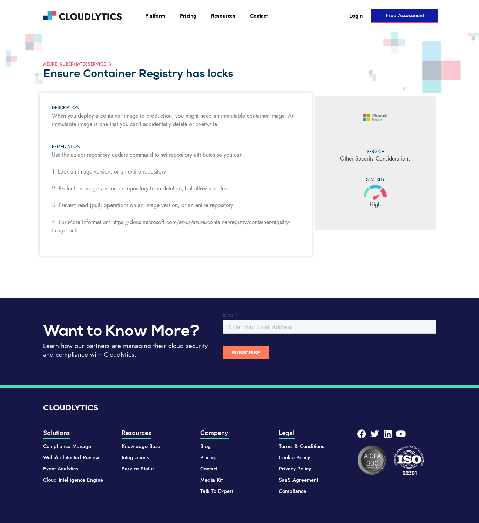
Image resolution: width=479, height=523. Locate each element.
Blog (205, 446)
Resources (223, 16)
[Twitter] (374, 433)
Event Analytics (60, 469)
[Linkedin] (387, 433)
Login (356, 15)
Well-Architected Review (71, 457)
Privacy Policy (295, 469)
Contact (259, 16)
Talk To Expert (216, 491)
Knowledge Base (141, 446)
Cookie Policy (294, 457)
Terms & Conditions (301, 446)
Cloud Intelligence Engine (73, 480)
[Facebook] (361, 433)
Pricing (188, 16)
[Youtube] (400, 433)
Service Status (138, 469)
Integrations (135, 457)
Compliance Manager (68, 446)
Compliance (292, 491)
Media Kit (211, 480)
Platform (155, 16)
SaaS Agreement (298, 480)
